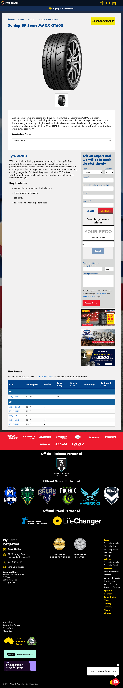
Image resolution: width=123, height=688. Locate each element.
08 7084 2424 (15, 562)
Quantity (108, 169)
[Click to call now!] (102, 3)
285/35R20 (14, 420)
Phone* (96, 185)
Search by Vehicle (111, 543)
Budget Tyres (8, 628)
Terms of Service (89, 296)
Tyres (106, 540)
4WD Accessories (111, 571)
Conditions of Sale (32, 684)
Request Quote (91, 303)
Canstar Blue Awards (11, 625)
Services (108, 568)
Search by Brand (111, 549)
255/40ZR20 (14, 407)
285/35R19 (14, 396)
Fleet (106, 600)
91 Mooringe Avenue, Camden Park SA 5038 (19, 555)
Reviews (108, 606)
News (107, 610)
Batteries (107, 574)
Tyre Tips (107, 555)
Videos (107, 613)
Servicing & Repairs (112, 578)
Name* (86, 177)
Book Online (110, 597)
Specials (108, 590)
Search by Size (110, 546)
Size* (85, 169)
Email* (85, 193)
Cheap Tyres (8, 631)
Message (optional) (90, 273)
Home (12, 19)
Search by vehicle (44, 376)
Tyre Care (108, 552)
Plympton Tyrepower (63, 8)
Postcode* (87, 201)
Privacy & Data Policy (17, 684)
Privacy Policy (101, 293)
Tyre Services (109, 581)
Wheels (107, 559)
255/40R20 (14, 411)
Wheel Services (110, 584)
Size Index (7, 622)
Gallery (107, 603)
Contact (108, 593)
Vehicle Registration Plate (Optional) (90, 264)
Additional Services (112, 587)
